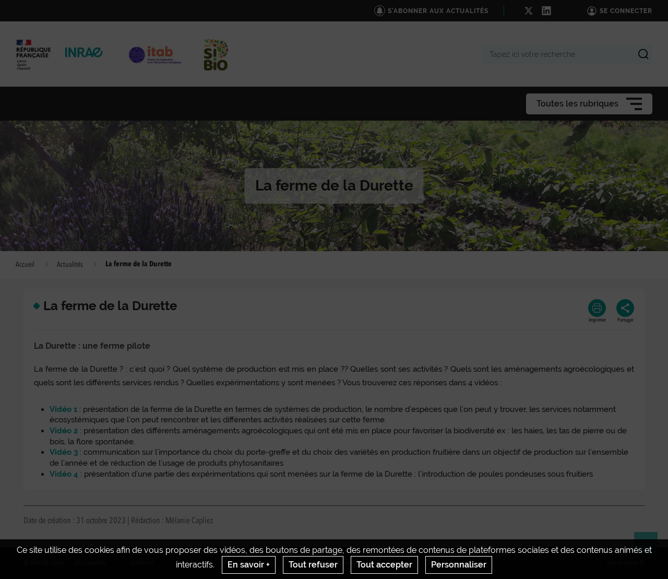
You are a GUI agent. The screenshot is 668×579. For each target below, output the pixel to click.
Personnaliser (458, 565)
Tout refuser (313, 565)
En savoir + (249, 565)
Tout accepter (384, 565)
